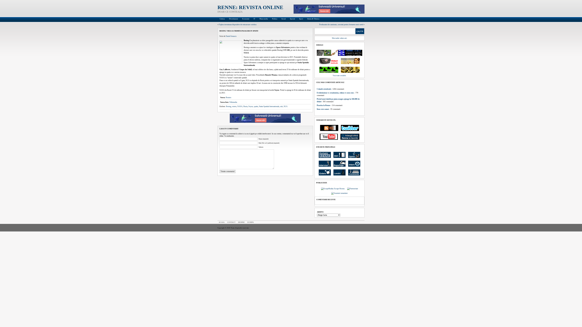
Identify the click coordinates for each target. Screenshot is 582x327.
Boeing (228, 106)
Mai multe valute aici (339, 38)
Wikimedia (233, 102)
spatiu (256, 106)
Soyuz (250, 106)
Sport (301, 19)
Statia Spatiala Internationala (269, 106)
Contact (231, 222)
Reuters (228, 97)
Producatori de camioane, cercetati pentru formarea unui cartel (341, 24)
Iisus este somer (323, 109)
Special (292, 19)
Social (283, 19)
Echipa (250, 222)
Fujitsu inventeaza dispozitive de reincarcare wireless (238, 24)
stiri (281, 106)
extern (234, 106)
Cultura (222, 19)
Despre (241, 222)
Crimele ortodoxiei (324, 89)
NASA (239, 106)
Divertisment (233, 19)
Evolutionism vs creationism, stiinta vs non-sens (335, 93)
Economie (245, 19)
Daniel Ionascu (231, 36)
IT (254, 19)
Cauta (360, 31)
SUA (286, 106)
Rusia (245, 106)
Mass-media (263, 19)
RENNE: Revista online (250, 7)
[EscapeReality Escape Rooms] (329, 13)
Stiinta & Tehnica (313, 19)
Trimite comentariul (227, 171)
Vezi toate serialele (339, 75)
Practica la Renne (323, 105)
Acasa (221, 222)
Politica (274, 19)
